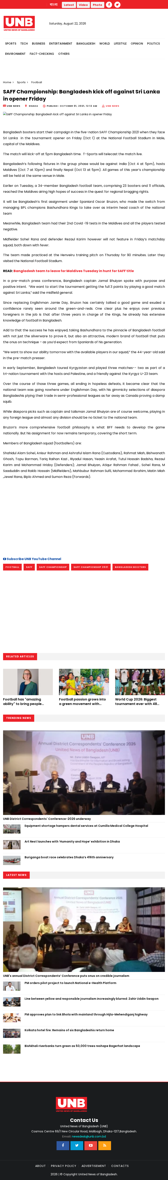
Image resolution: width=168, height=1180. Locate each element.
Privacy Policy (63, 1166)
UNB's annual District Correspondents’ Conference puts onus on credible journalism (66, 976)
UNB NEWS (112, 106)
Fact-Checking (42, 54)
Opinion (137, 43)
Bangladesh (85, 43)
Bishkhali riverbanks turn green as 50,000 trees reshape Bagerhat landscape (82, 1046)
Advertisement (94, 1166)
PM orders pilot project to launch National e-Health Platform (70, 983)
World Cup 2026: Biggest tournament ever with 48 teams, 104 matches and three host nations (136, 706)
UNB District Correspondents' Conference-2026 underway (47, 819)
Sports (10, 43)
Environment (15, 54)
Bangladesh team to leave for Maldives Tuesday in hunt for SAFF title (74, 271)
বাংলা (54, 5)
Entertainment (60, 43)
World (104, 43)
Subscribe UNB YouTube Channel (33, 559)
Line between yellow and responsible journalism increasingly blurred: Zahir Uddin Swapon (92, 999)
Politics (153, 43)
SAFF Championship (53, 567)
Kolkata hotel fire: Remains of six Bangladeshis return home (69, 1030)
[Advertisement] (84, 517)
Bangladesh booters (130, 567)
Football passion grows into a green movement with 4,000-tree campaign (82, 704)
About (40, 1166)
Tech (24, 43)
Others (63, 54)
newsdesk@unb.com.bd (84, 1136)
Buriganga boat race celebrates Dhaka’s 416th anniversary (69, 857)
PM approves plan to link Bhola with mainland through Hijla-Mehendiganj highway (86, 1014)
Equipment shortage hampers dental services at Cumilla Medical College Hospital (86, 826)
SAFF (29, 567)
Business (38, 43)
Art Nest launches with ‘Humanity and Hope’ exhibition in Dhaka (72, 841)
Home (7, 82)
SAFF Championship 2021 (91, 567)
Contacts (120, 1166)
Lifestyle (120, 43)
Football (12, 567)
